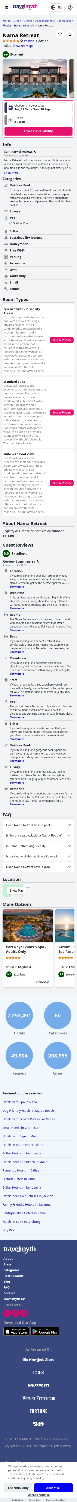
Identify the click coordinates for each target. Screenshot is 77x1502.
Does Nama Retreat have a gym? (29, 867)
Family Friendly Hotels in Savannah (28, 1204)
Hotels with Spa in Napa (20, 1102)
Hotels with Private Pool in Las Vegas (29, 1119)
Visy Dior (9, 1230)
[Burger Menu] (7, 7)
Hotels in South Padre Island (23, 1145)
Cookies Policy (18, 1500)
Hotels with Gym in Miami (21, 1136)
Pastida (29, 41)
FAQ (6, 1287)
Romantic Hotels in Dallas (21, 1170)
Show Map (17, 890)
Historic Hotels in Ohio (19, 1179)
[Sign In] (70, 7)
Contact (9, 1293)
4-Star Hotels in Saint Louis (22, 1153)
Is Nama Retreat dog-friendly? (26, 846)
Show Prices (62, 340)
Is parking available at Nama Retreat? (31, 856)
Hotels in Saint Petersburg (21, 1222)
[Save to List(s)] (60, 34)
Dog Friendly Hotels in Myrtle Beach (28, 1111)
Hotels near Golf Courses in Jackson (28, 1196)
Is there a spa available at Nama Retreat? (34, 835)
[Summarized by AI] (26, 155)
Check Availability (38, 131)
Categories (11, 1270)
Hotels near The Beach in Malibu (26, 1162)
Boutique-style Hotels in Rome (24, 1213)
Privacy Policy (35, 1500)
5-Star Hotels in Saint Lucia (22, 1187)
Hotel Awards (13, 1276)
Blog (6, 1282)
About (8, 1258)
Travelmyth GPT (15, 1299)
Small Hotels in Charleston (21, 1128)
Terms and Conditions (55, 1500)
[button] (38, 120)
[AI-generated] (31, 190)
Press (7, 1264)
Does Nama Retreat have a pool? (29, 825)
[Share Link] (70, 34)
